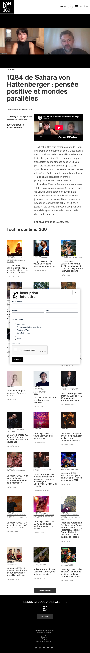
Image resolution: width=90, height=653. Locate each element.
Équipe (44, 639)
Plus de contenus (45, 590)
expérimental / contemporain (40, 391)
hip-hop (37, 565)
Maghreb (10, 469)
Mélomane (21, 324)
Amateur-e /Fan (23, 330)
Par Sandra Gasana (40, 270)
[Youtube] (87, 7)
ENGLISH (63, 7)
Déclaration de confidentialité (44, 630)
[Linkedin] (52, 647)
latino (63, 257)
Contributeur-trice (23, 333)
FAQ (44, 635)
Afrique (75, 469)
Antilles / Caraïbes (42, 257)
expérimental (39, 389)
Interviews (11, 69)
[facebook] (81, 7)
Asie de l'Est (39, 515)
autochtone (66, 513)
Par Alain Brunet (66, 275)
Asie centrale (39, 513)
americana (48, 564)
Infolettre (44, 637)
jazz (25, 119)
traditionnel (66, 519)
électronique (12, 257)
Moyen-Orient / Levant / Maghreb (16, 261)
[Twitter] (44, 647)
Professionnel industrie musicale (29, 327)
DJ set (9, 300)
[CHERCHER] (70, 7)
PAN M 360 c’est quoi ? (44, 642)
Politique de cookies (44, 632)
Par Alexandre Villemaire (41, 490)
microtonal (11, 259)
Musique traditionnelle (71, 517)
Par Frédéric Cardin (13, 446)
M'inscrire (45, 616)
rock (21, 257)
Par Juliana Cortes (39, 578)
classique (65, 389)
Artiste (19, 339)
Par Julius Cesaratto (13, 277)
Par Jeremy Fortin (39, 442)
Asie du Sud (38, 429)
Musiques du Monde (69, 565)
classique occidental (14, 119)
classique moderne (26, 117)
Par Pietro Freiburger (67, 405)
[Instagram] (84, 7)
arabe (9, 519)
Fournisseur (21, 336)
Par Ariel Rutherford (67, 365)
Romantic (73, 389)
